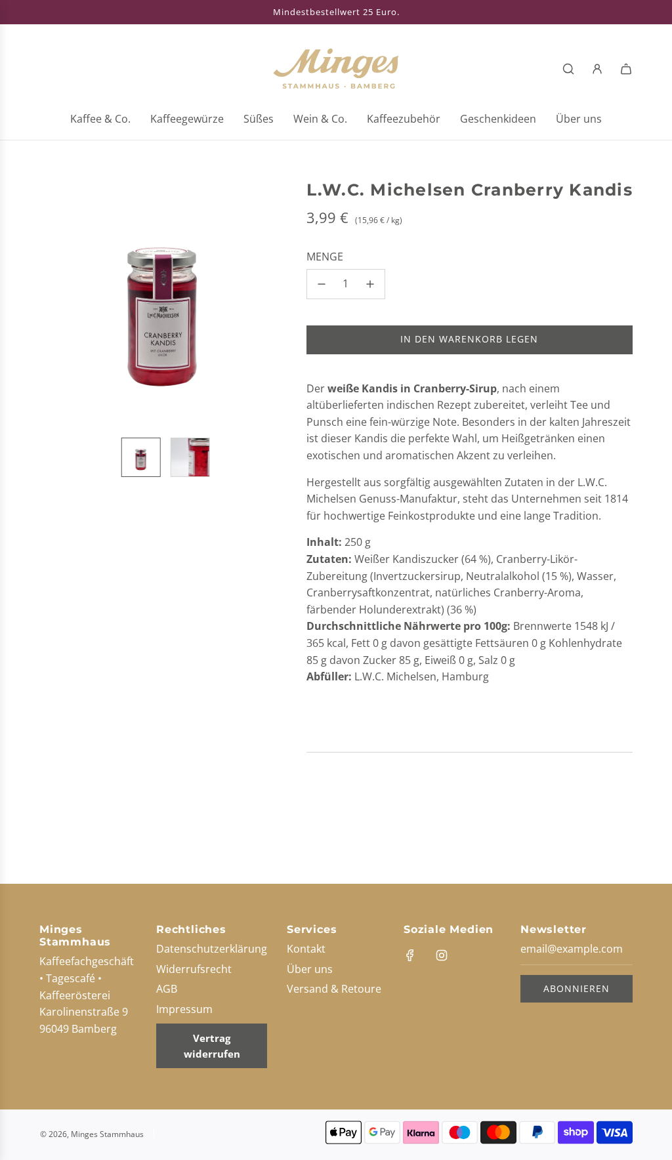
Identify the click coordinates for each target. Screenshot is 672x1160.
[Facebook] (410, 955)
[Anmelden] (597, 68)
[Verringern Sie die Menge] (321, 284)
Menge (324, 256)
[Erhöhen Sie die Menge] (370, 284)
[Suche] (568, 68)
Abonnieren (576, 988)
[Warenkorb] (626, 68)
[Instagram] (441, 955)
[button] (56, 303)
